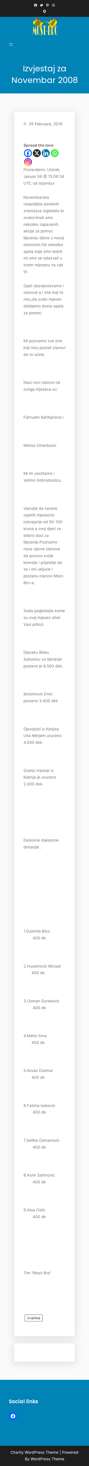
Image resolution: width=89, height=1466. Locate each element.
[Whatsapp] (55, 153)
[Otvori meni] (11, 44)
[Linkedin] (46, 153)
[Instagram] (28, 162)
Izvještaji (33, 1318)
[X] (37, 153)
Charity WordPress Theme (34, 1452)
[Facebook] (28, 153)
